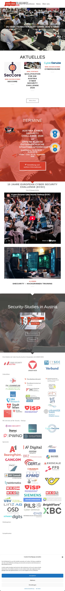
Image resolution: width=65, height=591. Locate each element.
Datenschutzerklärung (29, 588)
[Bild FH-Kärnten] (33, 390)
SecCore (12, 81)
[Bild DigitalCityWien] (53, 387)
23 (46, 48)
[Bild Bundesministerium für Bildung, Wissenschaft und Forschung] (53, 380)
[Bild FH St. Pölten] (13, 394)
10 (28, 48)
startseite (34, 71)
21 (43, 48)
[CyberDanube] (52, 63)
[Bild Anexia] (53, 451)
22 (44, 48)
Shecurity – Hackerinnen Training (32, 284)
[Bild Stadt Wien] (13, 407)
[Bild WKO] (13, 489)
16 (36, 48)
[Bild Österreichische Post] (53, 482)
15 (35, 48)
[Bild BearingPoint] (13, 456)
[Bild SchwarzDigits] (13, 517)
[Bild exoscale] (53, 464)
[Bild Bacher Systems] (53, 458)
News (6, 79)
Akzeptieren (32, 575)
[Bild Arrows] (33, 453)
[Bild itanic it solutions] (13, 431)
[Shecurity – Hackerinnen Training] (32, 263)
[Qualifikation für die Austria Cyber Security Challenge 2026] (32, 65)
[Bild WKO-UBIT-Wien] (53, 494)
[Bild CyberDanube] (53, 429)
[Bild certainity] (33, 429)
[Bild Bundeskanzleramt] (33, 380)
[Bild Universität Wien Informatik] (53, 413)
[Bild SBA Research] (13, 401)
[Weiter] (63, 25)
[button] (62, 557)
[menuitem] (10, 4)
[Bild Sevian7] (33, 481)
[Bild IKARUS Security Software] (33, 470)
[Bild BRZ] (33, 457)
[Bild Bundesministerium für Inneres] (33, 385)
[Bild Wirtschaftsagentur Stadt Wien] (13, 414)
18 (39, 48)
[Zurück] (1, 25)
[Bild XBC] (53, 511)
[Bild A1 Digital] (33, 448)
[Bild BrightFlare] (53, 505)
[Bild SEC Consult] (13, 476)
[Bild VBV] (13, 500)
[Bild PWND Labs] (13, 436)
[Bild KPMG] (33, 475)
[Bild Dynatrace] (53, 499)
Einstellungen (32, 585)
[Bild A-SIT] (13, 381)
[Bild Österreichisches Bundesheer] (33, 366)
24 (47, 48)
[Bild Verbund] (53, 369)
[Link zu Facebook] (4, 19)
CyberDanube (52, 69)
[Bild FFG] (53, 469)
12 (31, 48)
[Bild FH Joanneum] (13, 388)
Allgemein (32, 281)
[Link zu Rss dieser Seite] (10, 19)
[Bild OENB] (33, 515)
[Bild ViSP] (33, 410)
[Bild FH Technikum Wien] (33, 399)
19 (40, 48)
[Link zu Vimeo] (7, 19)
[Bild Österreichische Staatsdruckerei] (13, 511)
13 (32, 48)
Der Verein (38, 588)
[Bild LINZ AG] (13, 505)
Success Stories (14, 79)
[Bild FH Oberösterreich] (53, 394)
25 (48, 48)
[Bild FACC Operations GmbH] (13, 468)
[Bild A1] (13, 449)
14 (33, 48)
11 (29, 48)
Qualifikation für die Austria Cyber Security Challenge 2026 (32, 81)
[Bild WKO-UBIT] (13, 494)
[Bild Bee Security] (13, 426)
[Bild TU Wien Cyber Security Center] (53, 363)
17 (38, 48)
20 (42, 48)
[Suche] (13, 11)
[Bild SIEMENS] (33, 496)
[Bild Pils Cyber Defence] (33, 507)
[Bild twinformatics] (13, 483)
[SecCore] (12, 69)
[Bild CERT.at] (33, 463)
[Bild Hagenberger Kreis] (53, 401)
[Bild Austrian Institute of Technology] (53, 447)
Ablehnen (32, 580)
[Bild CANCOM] (13, 460)
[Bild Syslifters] (33, 437)
